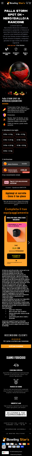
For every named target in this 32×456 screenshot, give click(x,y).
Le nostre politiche (15, 433)
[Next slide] (26, 92)
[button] (16, 155)
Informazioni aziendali (15, 429)
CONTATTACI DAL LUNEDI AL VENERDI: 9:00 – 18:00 (15, 423)
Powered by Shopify (16, 454)
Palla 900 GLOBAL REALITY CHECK (14, 321)
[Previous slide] (6, 92)
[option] (8, 134)
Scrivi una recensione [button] (16, 346)
